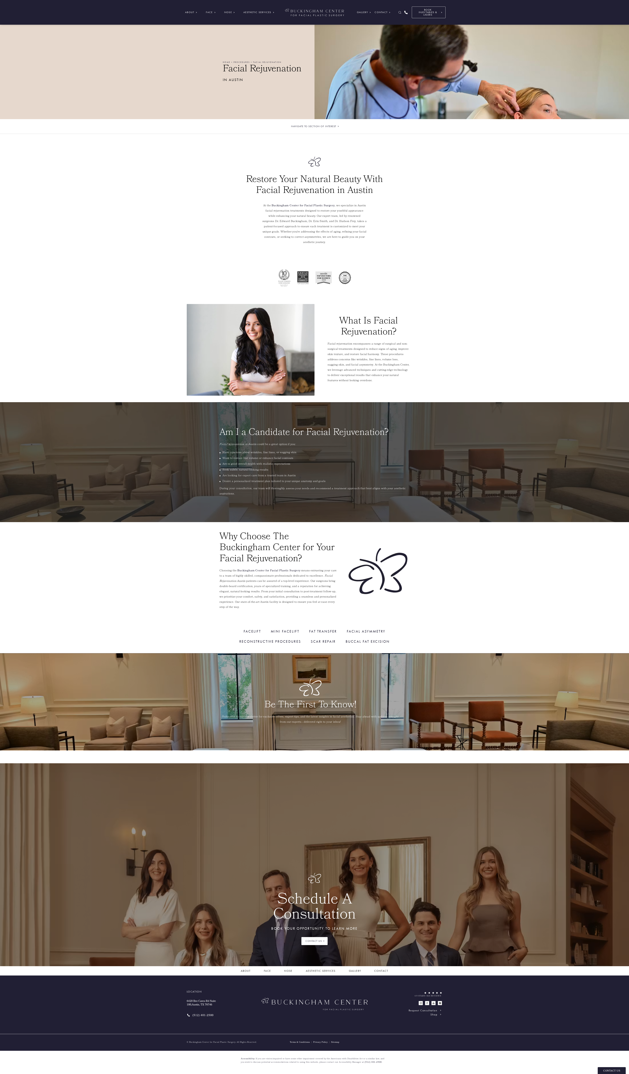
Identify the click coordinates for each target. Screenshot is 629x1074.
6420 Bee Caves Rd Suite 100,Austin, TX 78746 (201, 1003)
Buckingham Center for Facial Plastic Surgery (303, 205)
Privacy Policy (320, 1042)
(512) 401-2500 (373, 1062)
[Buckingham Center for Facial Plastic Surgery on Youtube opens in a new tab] (433, 1003)
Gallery (362, 12)
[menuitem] (421, 1003)
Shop (433, 1014)
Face (209, 12)
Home (226, 62)
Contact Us (313, 941)
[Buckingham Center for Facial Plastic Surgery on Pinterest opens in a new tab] (440, 1003)
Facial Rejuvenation (267, 62)
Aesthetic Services (257, 12)
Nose (228, 12)
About (189, 12)
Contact (381, 12)
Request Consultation (423, 1010)
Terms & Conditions (300, 1042)
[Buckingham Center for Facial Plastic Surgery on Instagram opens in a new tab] (421, 1003)
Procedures (242, 62)
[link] (406, 12)
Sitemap (335, 1042)
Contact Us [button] (611, 1071)
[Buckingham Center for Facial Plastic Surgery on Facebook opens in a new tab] (427, 1003)
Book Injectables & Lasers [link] (428, 12)
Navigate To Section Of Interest (313, 126)
